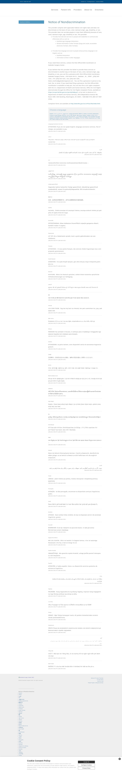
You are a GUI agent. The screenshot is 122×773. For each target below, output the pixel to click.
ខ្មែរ (61, 116)
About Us (88, 10)
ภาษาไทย (82, 118)
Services (54, 10)
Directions (99, 10)
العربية (58, 113)
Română (93, 116)
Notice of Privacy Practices (97, 678)
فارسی (77, 116)
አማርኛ (55, 113)
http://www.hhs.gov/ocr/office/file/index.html (85, 103)
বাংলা (61, 113)
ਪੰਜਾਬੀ (89, 116)
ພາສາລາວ (52, 116)
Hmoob (74, 115)
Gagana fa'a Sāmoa (54, 118)
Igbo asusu (79, 115)
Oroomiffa (89, 113)
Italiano (89, 115)
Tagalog (77, 118)
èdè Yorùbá (65, 119)
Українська (92, 118)
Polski (80, 116)
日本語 (92, 115)
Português (85, 116)
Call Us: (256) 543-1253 (25, 1)
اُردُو (96, 118)
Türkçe (86, 118)
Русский (98, 116)
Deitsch (73, 116)
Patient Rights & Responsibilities (95, 682)
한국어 (96, 115)
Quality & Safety (99, 1)
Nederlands (96, 113)
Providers (78, 10)
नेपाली (69, 116)
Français (52, 115)
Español (70, 118)
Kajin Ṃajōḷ (57, 116)
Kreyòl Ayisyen (57, 115)
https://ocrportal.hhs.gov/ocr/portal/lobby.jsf (63, 92)
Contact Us (83, 1)
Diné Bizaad (65, 116)
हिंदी (71, 115)
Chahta (85, 113)
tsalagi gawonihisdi (73, 113)
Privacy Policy (100, 679)
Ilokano (84, 115)
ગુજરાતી (68, 115)
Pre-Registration (91, 1)
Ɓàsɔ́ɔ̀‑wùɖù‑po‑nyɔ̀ (57, 119)
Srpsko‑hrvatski (64, 118)
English (51, 113)
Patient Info (66, 10)
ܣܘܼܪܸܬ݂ (74, 118)
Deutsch (64, 115)
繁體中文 (81, 113)
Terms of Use (100, 681)
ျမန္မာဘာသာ (65, 113)
